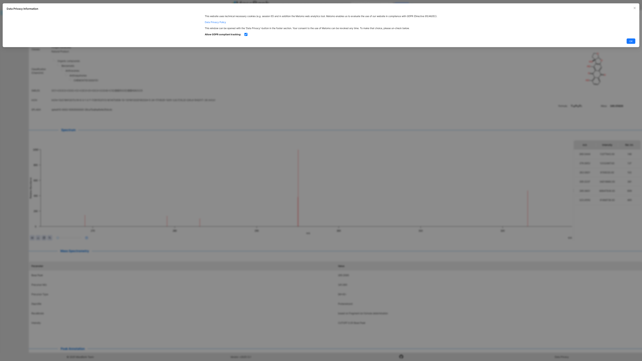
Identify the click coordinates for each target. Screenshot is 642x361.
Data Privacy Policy (215, 22)
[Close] (634, 8)
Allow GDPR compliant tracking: (223, 34)
